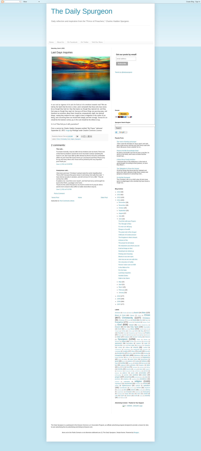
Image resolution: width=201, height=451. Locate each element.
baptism (138, 343)
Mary (142, 331)
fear (122, 357)
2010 (119, 296)
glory (125, 359)
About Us (60, 42)
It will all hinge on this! (125, 248)
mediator (141, 367)
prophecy (126, 379)
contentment (127, 349)
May (120, 282)
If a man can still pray (125, 226)
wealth (122, 395)
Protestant (140, 333)
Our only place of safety (126, 262)
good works (133, 359)
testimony (137, 391)
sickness (119, 389)
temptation (129, 391)
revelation (138, 383)
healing (137, 361)
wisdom (129, 395)
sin (125, 390)
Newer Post (55, 197)
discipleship (121, 353)
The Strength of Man (125, 224)
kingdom (141, 365)
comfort (145, 347)
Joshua (123, 331)
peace (132, 373)
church (135, 347)
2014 (119, 192)
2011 (119, 200)
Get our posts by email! (126, 55)
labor (148, 365)
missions (128, 369)
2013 (119, 194)
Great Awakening (143, 325)
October (121, 208)
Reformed (131, 335)
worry (141, 395)
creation (125, 351)
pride (145, 377)
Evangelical (119, 322)
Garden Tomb (146, 322)
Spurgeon (78, 139)
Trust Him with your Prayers (127, 221)
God (68, 139)
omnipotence (128, 371)
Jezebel (142, 329)
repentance (118, 383)
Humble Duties (123, 275)
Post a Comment (59, 193)
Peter (124, 333)
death (140, 351)
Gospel (131, 325)
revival (145, 383)
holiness (144, 361)
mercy (148, 367)
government (144, 359)
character (147, 345)
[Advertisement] (70, 221)
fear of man (129, 357)
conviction (145, 349)
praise (144, 375)
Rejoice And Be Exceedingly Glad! (127, 150)
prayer (117, 377)
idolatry (137, 363)
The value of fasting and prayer (126, 142)
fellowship (137, 357)
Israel (119, 329)
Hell (125, 327)
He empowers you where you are (129, 246)
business (139, 345)
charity (120, 347)
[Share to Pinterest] (91, 136)
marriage (134, 367)
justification (132, 365)
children (127, 347)
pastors (117, 373)
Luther (136, 331)
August (121, 213)
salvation (146, 385)
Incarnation (147, 327)
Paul (119, 333)
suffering (147, 389)
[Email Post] (77, 136)
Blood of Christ (120, 315)
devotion (147, 351)
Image (68, 130)
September (122, 210)
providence (143, 379)
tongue (126, 393)
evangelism (118, 355)
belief (145, 343)
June (120, 219)
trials (132, 393)
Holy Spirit (134, 327)
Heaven (117, 327)
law (119, 367)
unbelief (145, 393)
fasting (117, 357)
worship (147, 395)
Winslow (117, 341)
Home (51, 42)
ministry (120, 369)
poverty (126, 375)
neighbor (147, 369)
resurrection (128, 383)
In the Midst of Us (124, 267)
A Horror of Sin (123, 240)
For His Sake (123, 270)
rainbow (117, 381)
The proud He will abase (126, 243)
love (127, 367)
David (134, 320)
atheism (146, 341)
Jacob (126, 329)
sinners (133, 390)
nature (141, 369)
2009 (119, 299)
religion (72, 139)
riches (117, 385)
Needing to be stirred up (126, 251)
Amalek (125, 312)
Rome (137, 335)
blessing (117, 345)
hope (116, 363)
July (120, 216)
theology (119, 393)
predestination (138, 377)
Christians (146, 318)
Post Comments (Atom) (67, 201)
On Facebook (72, 42)
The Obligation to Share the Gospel (128, 168)
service (138, 388)
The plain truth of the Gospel (127, 232)
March (121, 287)
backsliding (129, 343)
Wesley (145, 339)
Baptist (136, 312)
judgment (123, 365)
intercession (144, 363)
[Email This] (82, 136)
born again (131, 345)
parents (146, 371)
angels (124, 341)
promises (117, 379)
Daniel (128, 320)
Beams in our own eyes (126, 256)
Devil (141, 320)
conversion (136, 349)
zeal (124, 397)
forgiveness (146, 357)
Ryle (142, 335)
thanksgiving (146, 391)
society (141, 389)
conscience (118, 349)
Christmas (121, 320)
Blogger (136, 432)
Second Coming (137, 337)
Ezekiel (130, 322)
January (121, 292)
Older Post (104, 197)
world (135, 395)
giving (119, 359)
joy (116, 365)
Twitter (138, 339)
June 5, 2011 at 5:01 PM (63, 189)
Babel (130, 312)
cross (133, 351)
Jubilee (130, 331)
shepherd (147, 387)
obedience (120, 371)
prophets (134, 379)
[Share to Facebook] (89, 136)
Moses (148, 331)
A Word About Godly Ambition (126, 159)
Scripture (126, 337)
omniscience (137, 371)
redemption (127, 381)
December (122, 202)
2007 (119, 304)
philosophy (118, 375)
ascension (139, 341)
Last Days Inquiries (125, 273)
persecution (142, 373)
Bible (144, 312)
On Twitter (84, 42)
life (123, 367)
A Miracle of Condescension (127, 235)
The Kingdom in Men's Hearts (128, 237)
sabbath (137, 385)
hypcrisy (130, 363)
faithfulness (137, 355)
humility (122, 363)
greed (123, 361)
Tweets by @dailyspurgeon (123, 72)
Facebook (137, 322)
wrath (119, 397)
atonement (118, 343)
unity (116, 395)
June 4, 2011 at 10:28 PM (64, 164)
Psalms (147, 333)
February (122, 290)
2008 (119, 301)
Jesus (132, 329)
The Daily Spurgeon (81, 11)
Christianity (63, 139)
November (122, 205)
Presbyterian (132, 333)
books (124, 345)
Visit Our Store (97, 42)
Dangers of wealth (124, 229)
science (132, 387)
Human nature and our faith (127, 265)
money (135, 369)
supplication (120, 391)
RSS (125, 335)
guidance (130, 361)
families (146, 355)
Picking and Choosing (125, 254)
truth (138, 393)
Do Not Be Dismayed (123, 177)
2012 (119, 197)
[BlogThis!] (84, 136)
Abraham (117, 312)
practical (135, 375)
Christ (58, 139)
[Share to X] (86, 136)
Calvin (139, 315)
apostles (131, 341)
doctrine (130, 353)
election (138, 353)
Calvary (132, 315)
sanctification (123, 387)
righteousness (126, 385)
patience (124, 373)
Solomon (147, 337)
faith (127, 355)
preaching (128, 377)
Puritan (120, 335)
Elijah (146, 320)
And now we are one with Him (128, 259)
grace (117, 361)
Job (147, 329)
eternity (146, 353)
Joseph (117, 331)
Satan (119, 337)
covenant (117, 351)
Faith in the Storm (124, 278)
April (120, 284)
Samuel (148, 335)
